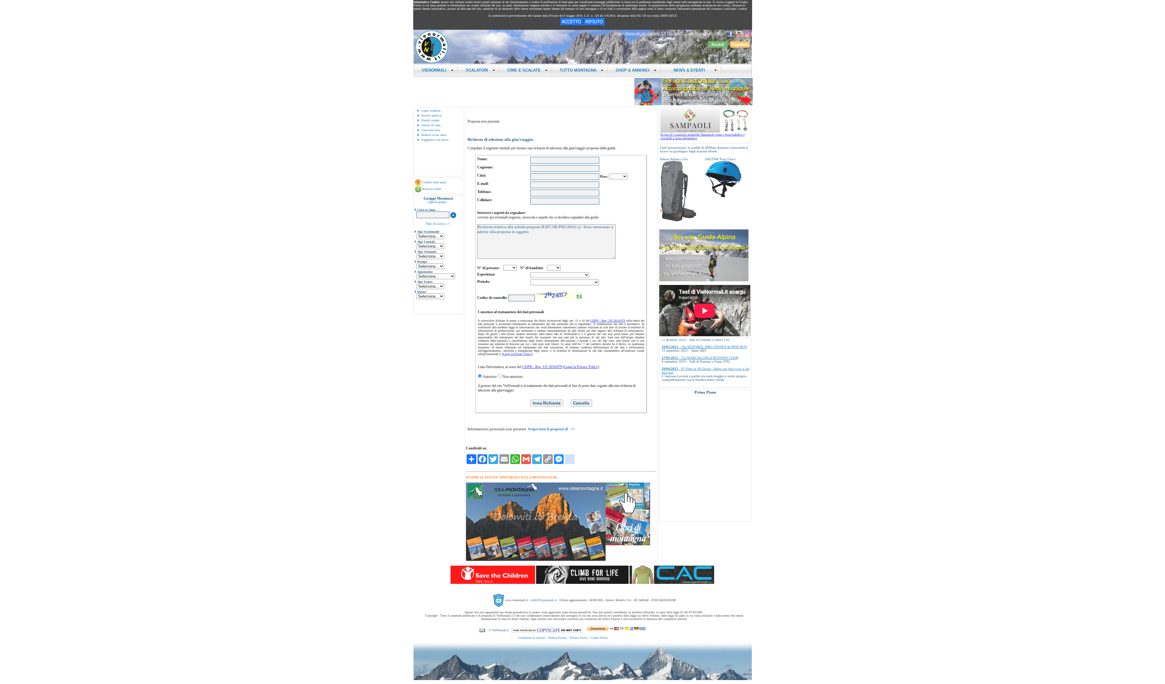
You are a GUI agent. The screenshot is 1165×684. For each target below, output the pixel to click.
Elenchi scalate (430, 120)
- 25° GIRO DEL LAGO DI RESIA (695, 369)
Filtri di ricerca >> (438, 223)
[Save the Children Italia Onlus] (493, 582)
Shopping (676, 33)
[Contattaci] (482, 630)
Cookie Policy (599, 637)
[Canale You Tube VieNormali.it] (739, 33)
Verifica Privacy (557, 637)
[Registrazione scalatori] (740, 46)
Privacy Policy (579, 637)
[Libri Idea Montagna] (536, 559)
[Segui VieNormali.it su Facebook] (730, 33)
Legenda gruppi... (438, 202)
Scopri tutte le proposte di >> (551, 429)
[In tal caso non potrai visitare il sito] (594, 24)
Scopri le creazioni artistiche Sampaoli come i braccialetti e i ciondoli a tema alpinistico (702, 136)
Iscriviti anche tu (431, 115)
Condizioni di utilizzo (531, 637)
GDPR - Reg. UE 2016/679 (607, 320)
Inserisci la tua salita (433, 135)
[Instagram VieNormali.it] (748, 33)
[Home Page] (431, 62)
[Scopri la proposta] (703, 280)
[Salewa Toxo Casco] (723, 196)
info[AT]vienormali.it (544, 599)
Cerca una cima (430, 130)
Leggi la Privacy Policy (517, 354)
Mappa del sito (635, 33)
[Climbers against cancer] (672, 582)
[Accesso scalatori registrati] (718, 46)
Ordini (719, 33)
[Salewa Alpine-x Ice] (678, 220)
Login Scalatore (431, 110)
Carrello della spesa (434, 182)
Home (618, 33)
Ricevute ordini (431, 189)
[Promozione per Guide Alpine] (693, 104)
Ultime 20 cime (431, 125)
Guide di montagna (698, 33)
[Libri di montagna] (628, 544)
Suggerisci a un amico (434, 139)
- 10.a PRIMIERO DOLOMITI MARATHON (702, 380)
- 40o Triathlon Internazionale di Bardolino (701, 358)
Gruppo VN (657, 33)
